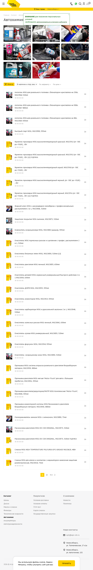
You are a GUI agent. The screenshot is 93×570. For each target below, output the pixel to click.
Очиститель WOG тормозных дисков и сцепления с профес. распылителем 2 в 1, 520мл (47, 241)
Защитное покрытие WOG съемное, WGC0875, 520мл (37, 219)
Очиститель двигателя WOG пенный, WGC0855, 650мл (37, 264)
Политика (67, 504)
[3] (9, 243)
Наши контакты (70, 530)
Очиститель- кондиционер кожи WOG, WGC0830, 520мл (38, 355)
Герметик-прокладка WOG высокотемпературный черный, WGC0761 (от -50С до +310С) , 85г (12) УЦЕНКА (47, 194)
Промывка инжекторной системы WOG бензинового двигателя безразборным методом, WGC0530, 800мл (42, 405)
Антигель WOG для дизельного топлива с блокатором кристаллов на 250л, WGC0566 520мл (46, 93)
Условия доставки (41, 500)
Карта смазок (39, 510)
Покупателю (39, 496)
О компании (68, 496)
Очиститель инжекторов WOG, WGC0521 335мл (34, 299)
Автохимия (8, 517)
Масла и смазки (10, 507)
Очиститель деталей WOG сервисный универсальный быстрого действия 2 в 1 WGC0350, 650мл (47, 276)
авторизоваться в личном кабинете (52, 22)
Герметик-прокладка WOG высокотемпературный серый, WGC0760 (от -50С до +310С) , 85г (46, 168)
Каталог (7, 496)
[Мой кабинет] (84, 4)
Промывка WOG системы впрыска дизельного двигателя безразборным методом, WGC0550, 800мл (46, 366)
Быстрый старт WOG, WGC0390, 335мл (30, 131)
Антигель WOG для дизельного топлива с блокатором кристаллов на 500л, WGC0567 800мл (46, 106)
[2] (9, 144)
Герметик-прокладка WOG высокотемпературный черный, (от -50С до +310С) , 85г (47, 181)
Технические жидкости (13, 514)
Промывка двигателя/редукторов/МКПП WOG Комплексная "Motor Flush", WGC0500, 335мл (46, 392)
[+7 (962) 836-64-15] (71, 4)
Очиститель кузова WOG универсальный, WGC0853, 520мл (39, 333)
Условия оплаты (40, 504)
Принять (66, 563)
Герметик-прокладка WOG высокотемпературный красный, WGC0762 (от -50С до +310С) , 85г (47, 143)
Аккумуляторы (10, 521)
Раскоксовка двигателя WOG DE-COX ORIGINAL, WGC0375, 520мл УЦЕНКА (46, 439)
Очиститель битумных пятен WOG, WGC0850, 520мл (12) (38, 254)
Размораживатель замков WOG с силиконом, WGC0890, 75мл (40, 417)
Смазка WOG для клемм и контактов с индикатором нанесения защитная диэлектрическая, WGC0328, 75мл (46, 461)
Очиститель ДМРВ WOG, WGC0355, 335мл (32, 288)
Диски (6, 504)
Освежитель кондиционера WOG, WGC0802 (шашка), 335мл (40, 230)
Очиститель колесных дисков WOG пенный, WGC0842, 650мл (40, 322)
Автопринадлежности (13, 524)
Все (51, 475)
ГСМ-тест (37, 507)
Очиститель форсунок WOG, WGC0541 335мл (33, 344)
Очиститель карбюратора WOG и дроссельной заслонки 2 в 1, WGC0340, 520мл (45, 310)
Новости (66, 500)
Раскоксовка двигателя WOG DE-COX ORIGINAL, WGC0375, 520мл (42, 428)
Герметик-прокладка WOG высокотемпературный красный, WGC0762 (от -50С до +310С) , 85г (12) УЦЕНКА (47, 156)
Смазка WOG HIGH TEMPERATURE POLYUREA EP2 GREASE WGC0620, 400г (45, 450)
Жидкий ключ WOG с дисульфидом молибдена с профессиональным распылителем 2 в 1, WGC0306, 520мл (44, 207)
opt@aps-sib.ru (73, 535)
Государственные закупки (44, 514)
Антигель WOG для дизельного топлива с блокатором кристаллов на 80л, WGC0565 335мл (46, 119)
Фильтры (7, 510)
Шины (6, 500)
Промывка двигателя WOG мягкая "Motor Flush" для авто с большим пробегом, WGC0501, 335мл (44, 379)
